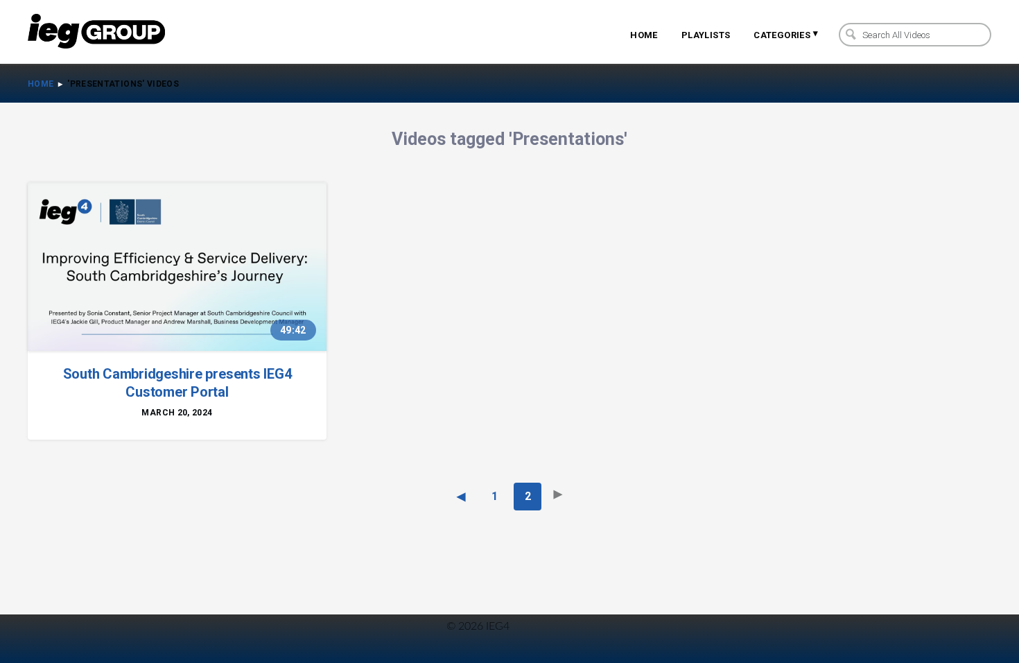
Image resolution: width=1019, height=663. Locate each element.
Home (644, 35)
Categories (786, 34)
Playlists (706, 35)
